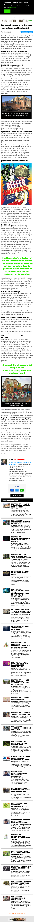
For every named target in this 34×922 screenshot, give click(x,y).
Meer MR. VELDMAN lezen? (17, 913)
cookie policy (12, 7)
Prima (7, 11)
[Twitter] (17, 490)
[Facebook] (12, 490)
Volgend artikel (16, 495)
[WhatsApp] (22, 490)
